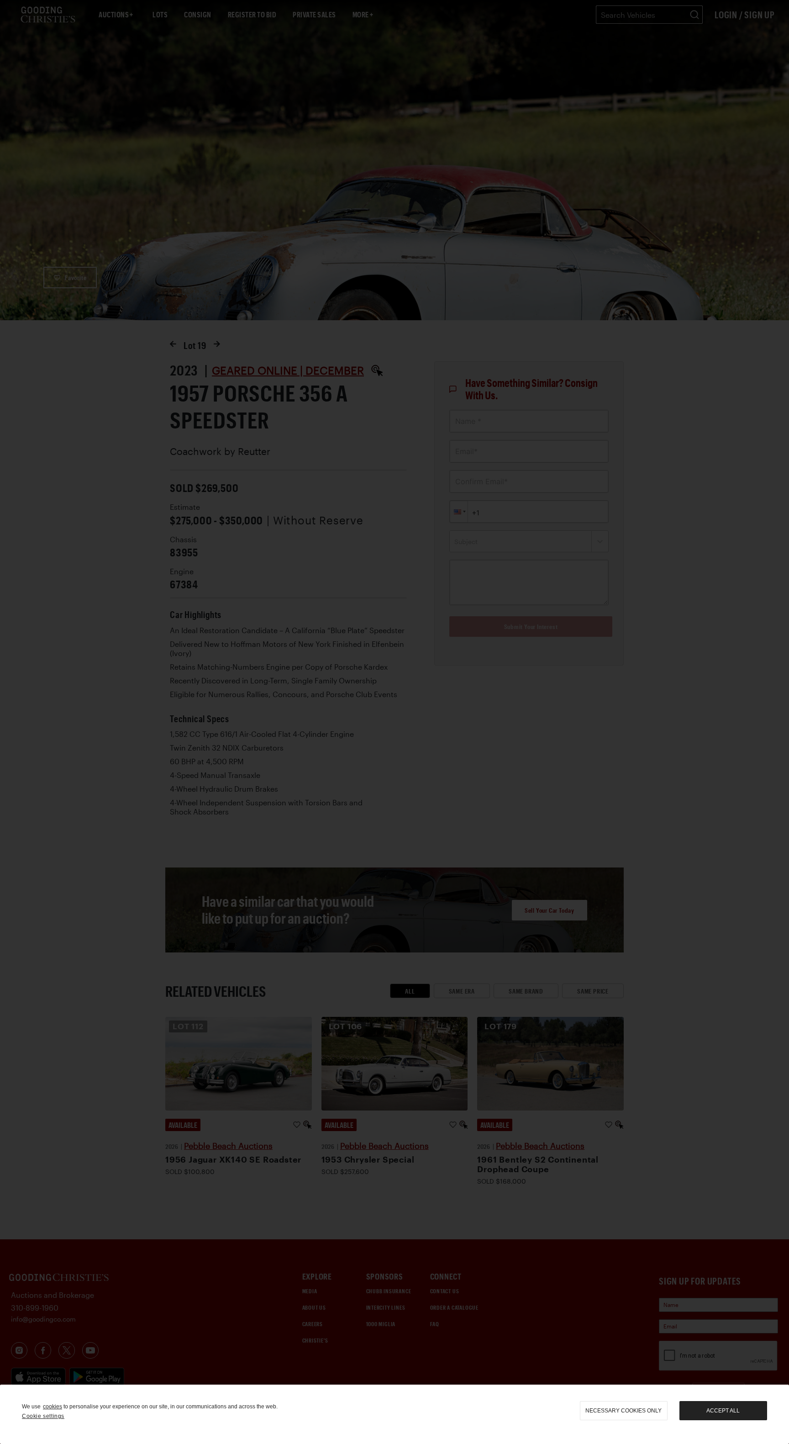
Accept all (723, 1410)
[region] (394, 1414)
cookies (52, 1406)
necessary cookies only (623, 1410)
